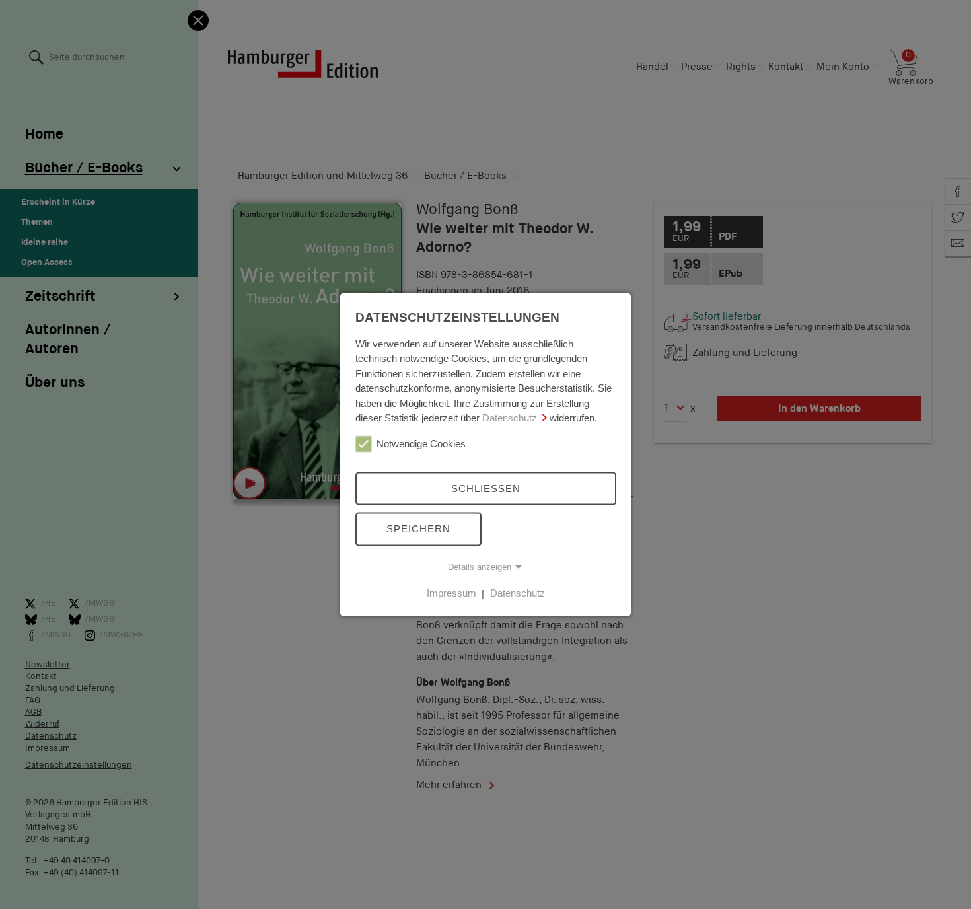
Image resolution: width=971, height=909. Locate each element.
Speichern (418, 528)
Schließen (486, 487)
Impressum (451, 593)
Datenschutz (509, 417)
